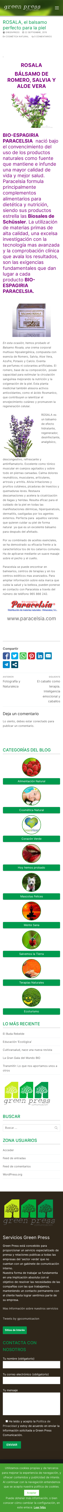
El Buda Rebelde (13, 1033)
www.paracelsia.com (31, 618)
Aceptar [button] (31, 1492)
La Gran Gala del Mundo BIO (21, 1058)
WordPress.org (12, 1174)
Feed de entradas (14, 1158)
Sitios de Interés (15, 1330)
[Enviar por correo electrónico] (48, 655)
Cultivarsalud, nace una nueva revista (27, 1050)
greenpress (12, 32)
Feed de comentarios (17, 1166)
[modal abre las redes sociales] (14, 664)
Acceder (8, 1150)
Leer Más (40, 1507)
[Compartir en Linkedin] (39, 655)
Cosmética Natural (17, 36)
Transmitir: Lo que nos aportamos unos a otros (30, 1068)
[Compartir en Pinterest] (31, 655)
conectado (40, 721)
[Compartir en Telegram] (6, 664)
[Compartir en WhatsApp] (23, 655)
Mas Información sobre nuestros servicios (30, 1308)
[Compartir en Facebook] (6, 655)
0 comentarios (43, 36)
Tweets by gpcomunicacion (21, 1318)
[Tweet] (14, 655)
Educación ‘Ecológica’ (17, 1041)
